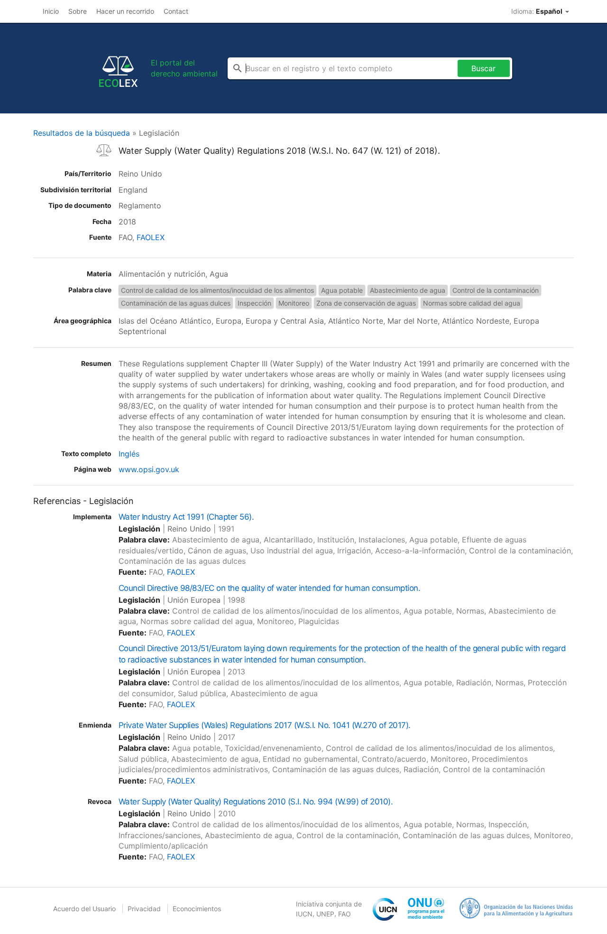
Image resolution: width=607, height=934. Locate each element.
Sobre (77, 11)
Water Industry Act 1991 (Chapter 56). (186, 517)
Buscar (483, 68)
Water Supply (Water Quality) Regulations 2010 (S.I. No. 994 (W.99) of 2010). (256, 801)
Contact (176, 11)
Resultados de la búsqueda (81, 133)
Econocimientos (197, 909)
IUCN (304, 914)
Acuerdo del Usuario (84, 909)
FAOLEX (151, 237)
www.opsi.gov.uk (149, 469)
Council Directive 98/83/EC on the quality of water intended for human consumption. (269, 588)
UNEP (325, 914)
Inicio (51, 11)
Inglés (129, 453)
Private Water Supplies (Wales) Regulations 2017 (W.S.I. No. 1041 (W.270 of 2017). (265, 725)
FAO (344, 914)
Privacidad (144, 909)
